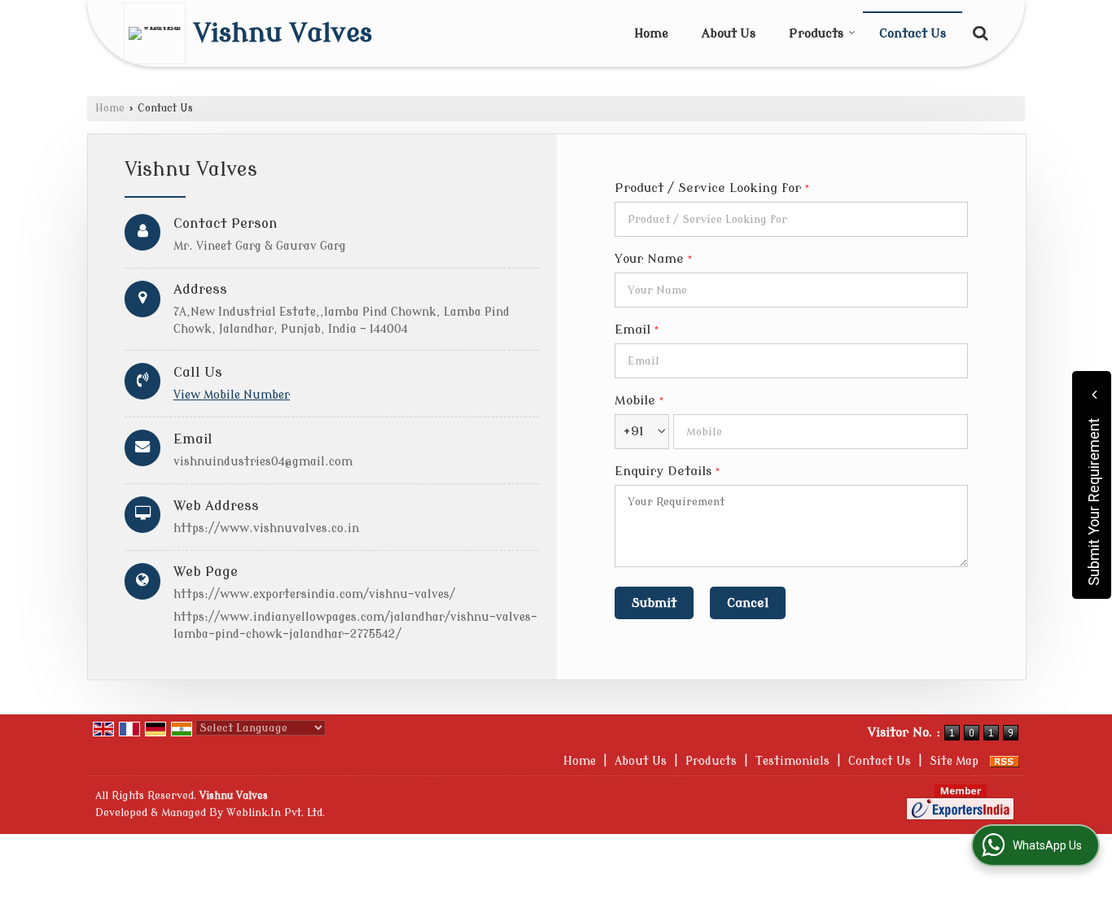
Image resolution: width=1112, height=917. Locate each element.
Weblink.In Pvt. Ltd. (275, 813)
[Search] (978, 31)
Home (651, 34)
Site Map (954, 761)
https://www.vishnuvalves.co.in (266, 528)
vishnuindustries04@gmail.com (262, 462)
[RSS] (1004, 761)
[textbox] (791, 219)
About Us (728, 34)
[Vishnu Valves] (159, 33)
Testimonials (792, 761)
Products (816, 34)
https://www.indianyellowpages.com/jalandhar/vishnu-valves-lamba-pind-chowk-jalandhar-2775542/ (355, 625)
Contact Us (912, 34)
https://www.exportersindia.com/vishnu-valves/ (314, 594)
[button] (231, 395)
